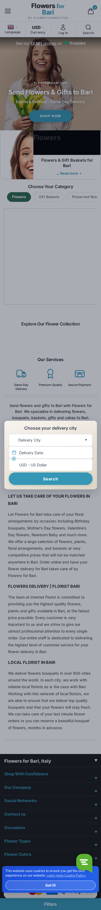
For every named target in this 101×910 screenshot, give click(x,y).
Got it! (50, 885)
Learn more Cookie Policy (66, 875)
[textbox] (49, 440)
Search (50, 478)
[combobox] (50, 440)
